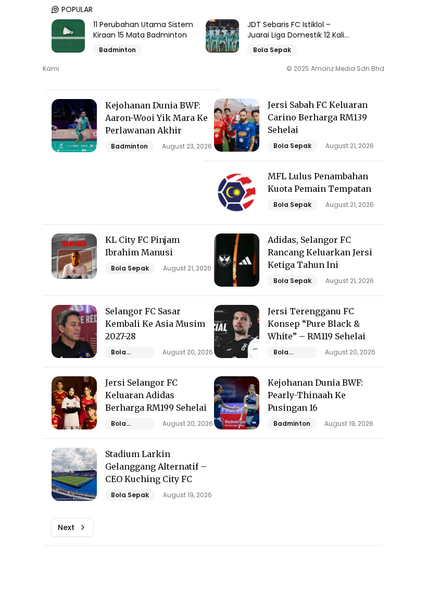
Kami (51, 69)
